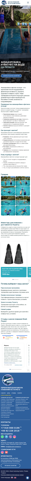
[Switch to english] (15, 477)
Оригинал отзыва (18, 364)
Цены (8, 393)
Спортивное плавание (6, 412)
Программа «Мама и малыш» (7, 400)
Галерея (19, 393)
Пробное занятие (10, 465)
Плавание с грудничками (6, 402)
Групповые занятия (5, 415)
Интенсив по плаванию (20, 400)
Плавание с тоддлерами (6, 404)
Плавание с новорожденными (8, 399)
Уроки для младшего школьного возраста (5, 408)
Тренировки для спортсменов (22, 402)
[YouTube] (7, 452)
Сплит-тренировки (5, 417)
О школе (3, 393)
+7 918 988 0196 (11, 428)
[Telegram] (7, 436)
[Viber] (11, 436)
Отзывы (14, 393)
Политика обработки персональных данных (12, 474)
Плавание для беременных (21, 407)
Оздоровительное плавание (7, 413)
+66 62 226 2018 (11, 431)
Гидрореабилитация (20, 410)
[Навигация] (28, 2)
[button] (10, 362)
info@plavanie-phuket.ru (13, 446)
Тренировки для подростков (7, 410)
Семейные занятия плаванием (22, 408)
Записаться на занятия (11, 76)
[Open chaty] (27, 477)
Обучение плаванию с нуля (21, 399)
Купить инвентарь (6, 395)
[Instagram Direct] (15, 436)
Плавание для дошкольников (7, 405)
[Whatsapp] (3, 436)
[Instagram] (3, 452)
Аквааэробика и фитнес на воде (21, 405)
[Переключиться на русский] (12, 477)
